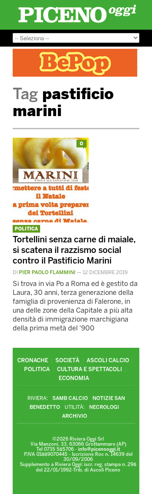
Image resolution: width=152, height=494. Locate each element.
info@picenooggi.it (99, 449)
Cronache (32, 360)
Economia (74, 378)
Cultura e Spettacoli (89, 369)
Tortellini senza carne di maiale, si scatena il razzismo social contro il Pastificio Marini (74, 250)
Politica (26, 229)
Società (67, 360)
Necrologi (104, 407)
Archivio (74, 416)
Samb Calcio (70, 398)
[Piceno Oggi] (77, 23)
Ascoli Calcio (108, 360)
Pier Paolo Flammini (47, 272)
